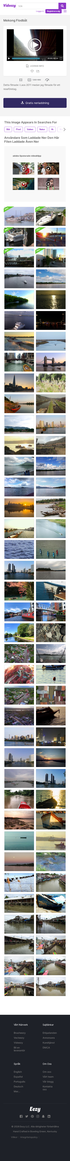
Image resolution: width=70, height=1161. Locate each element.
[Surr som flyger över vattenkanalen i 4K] (51, 403)
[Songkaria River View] (51, 487)
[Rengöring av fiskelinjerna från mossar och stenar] (19, 674)
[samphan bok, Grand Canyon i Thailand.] (19, 820)
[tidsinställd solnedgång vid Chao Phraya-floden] (51, 757)
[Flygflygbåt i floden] (19, 320)
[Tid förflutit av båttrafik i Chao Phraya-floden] (19, 778)
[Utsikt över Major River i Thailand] (19, 757)
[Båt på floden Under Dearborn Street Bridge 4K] (19, 362)
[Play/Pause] (9, 58)
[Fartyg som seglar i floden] (19, 424)
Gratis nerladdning (37, 103)
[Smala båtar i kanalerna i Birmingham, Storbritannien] (19, 611)
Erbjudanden (50, 1032)
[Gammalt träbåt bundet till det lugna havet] (19, 840)
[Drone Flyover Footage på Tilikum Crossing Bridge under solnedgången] (51, 237)
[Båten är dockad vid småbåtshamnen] (51, 216)
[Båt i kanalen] (51, 882)
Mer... (17, 1091)
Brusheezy (20, 1032)
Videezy (18, 1042)
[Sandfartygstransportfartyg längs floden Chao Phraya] (19, 528)
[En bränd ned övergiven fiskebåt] (51, 445)
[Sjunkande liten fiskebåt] (51, 903)
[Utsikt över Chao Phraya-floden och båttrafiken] (51, 778)
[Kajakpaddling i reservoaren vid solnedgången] (51, 570)
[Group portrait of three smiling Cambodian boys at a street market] (48, 169)
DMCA (46, 1047)
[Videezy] (9, 6)
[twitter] (26, 1116)
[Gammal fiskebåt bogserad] (51, 820)
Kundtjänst (49, 1042)
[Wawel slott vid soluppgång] (19, 507)
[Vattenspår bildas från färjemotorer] (51, 653)
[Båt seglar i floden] (19, 278)
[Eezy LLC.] (35, 1109)
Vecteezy (19, 1037)
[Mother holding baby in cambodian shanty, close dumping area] (23, 169)
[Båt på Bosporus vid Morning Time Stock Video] (19, 445)
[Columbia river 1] (19, 487)
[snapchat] (43, 1116)
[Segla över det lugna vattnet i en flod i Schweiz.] (19, 466)
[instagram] (37, 1116)
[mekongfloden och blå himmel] (51, 466)
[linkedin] (49, 1116)
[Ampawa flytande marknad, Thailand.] (19, 716)
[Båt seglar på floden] (51, 528)
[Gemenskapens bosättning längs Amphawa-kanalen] (51, 986)
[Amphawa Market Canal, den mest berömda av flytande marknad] (19, 945)
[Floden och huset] (19, 903)
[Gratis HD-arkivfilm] (51, 632)
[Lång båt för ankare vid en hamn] (51, 382)
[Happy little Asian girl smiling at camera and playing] (48, 185)
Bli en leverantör (19, 1049)
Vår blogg (48, 1081)
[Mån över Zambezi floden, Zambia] (19, 861)
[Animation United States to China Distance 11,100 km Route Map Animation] (23, 185)
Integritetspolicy (29, 1137)
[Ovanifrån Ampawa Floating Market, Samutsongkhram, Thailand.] (19, 653)
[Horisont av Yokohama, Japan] (19, 736)
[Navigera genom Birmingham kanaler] (51, 611)
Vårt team (48, 1076)
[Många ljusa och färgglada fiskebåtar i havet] (51, 549)
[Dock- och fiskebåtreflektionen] (51, 591)
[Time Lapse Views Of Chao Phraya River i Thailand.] (19, 570)
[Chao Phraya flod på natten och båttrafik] (51, 736)
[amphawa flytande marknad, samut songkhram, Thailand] (19, 924)
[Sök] (62, 6)
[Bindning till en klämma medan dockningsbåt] (19, 237)
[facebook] (21, 1116)
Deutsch (18, 1086)
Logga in (40, 11)
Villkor (14, 1137)
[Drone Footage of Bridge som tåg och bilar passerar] (19, 258)
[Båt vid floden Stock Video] (51, 341)
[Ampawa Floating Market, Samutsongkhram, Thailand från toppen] (51, 695)
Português (19, 1081)
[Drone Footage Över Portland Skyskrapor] (51, 258)
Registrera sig (53, 11)
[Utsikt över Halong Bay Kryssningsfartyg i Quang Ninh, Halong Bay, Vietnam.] (19, 216)
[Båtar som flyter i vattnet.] (51, 507)
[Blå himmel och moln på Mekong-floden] (51, 278)
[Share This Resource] (38, 71)
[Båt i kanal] (19, 299)
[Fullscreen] (61, 58)
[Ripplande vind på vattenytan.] (19, 549)
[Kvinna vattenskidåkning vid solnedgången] (19, 341)
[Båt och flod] (19, 403)
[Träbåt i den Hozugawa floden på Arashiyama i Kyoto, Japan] (19, 591)
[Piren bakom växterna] (19, 882)
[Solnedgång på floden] (51, 299)
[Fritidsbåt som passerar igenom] (51, 674)
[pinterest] (32, 1116)
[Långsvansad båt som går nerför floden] (19, 799)
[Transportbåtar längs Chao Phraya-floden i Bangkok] (51, 424)
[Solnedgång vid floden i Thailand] (51, 716)
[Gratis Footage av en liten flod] (51, 861)
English (18, 1071)
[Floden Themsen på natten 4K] (51, 320)
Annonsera (49, 1037)
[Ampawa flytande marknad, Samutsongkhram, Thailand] (19, 695)
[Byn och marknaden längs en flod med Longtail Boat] (51, 924)
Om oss (47, 1071)
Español (18, 1076)
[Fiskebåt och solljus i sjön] (51, 799)
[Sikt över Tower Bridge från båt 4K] (51, 362)
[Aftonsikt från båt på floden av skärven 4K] (19, 382)
